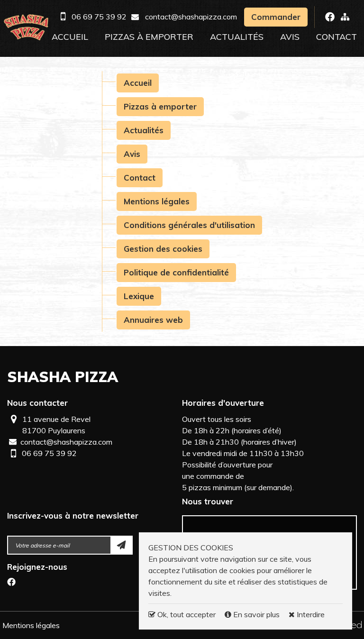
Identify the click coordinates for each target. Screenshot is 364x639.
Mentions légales (157, 201)
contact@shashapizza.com (191, 16)
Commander (275, 17)
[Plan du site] (345, 16)
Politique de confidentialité (176, 272)
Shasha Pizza (62, 377)
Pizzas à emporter (149, 36)
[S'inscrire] (122, 545)
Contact (336, 36)
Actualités (237, 36)
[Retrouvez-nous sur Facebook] (330, 17)
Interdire (310, 614)
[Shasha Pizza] (26, 27)
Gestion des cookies (163, 249)
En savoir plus (256, 614)
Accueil (70, 36)
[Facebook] (11, 583)
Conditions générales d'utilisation (189, 225)
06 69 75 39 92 (99, 16)
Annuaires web (153, 320)
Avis (290, 36)
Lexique (139, 296)
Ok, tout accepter (185, 614)
